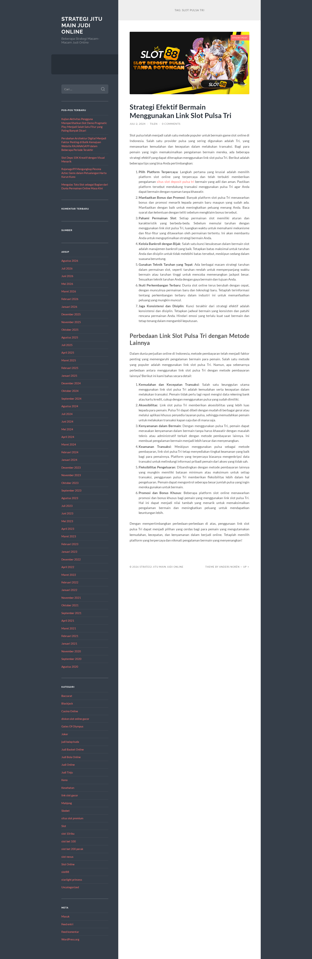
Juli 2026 (67, 268)
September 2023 (71, 490)
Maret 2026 (68, 291)
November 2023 (71, 475)
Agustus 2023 (69, 498)
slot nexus (67, 856)
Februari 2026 (69, 299)
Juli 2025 (67, 345)
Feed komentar (70, 931)
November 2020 (71, 651)
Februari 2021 (69, 636)
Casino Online (69, 711)
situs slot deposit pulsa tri (175, 182)
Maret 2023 (68, 536)
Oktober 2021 (70, 605)
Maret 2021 (68, 628)
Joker (64, 734)
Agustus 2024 (69, 406)
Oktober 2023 (70, 482)
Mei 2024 (67, 429)
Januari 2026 (69, 306)
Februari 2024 (69, 452)
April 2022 (67, 567)
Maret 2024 (68, 444)
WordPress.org (70, 939)
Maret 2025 (68, 360)
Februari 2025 (69, 367)
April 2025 (67, 352)
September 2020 (71, 658)
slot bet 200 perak (72, 849)
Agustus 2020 (69, 666)
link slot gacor (69, 795)
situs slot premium (72, 818)
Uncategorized (70, 887)
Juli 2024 (67, 414)
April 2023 (67, 528)
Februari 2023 (69, 544)
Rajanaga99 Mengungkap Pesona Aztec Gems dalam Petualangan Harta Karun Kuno (84, 172)
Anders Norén (229, 566)
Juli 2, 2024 (138, 123)
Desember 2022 (71, 559)
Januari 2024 (69, 459)
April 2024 (67, 436)
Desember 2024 (71, 383)
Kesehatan (67, 787)
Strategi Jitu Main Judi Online (82, 25)
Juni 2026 (67, 276)
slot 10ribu (67, 833)
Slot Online (68, 864)
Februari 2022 (69, 582)
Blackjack (67, 703)
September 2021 (71, 613)
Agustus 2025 (69, 337)
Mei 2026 (67, 283)
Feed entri (67, 924)
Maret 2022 (68, 574)
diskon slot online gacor (75, 718)
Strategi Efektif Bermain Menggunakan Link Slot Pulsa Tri (180, 111)
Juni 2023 (67, 513)
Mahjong (66, 803)
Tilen (154, 123)
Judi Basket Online (72, 749)
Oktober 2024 (70, 390)
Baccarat (66, 695)
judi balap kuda (70, 741)
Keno (64, 780)
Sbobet (65, 810)
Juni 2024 (67, 421)
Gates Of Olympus (72, 726)
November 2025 (71, 322)
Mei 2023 (67, 521)
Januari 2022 (69, 590)
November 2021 (71, 597)
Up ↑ (246, 566)
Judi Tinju (67, 772)
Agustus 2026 (69, 260)
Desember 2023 (71, 467)
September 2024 (71, 398)
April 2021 (67, 620)
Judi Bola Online (71, 757)
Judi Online (68, 764)
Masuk (65, 916)
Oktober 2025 (70, 329)
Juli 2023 (67, 505)
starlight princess (71, 879)
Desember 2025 (71, 314)
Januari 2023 (69, 551)
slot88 (65, 871)
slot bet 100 (68, 841)
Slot (63, 826)
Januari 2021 (69, 643)
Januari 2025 (69, 375)
